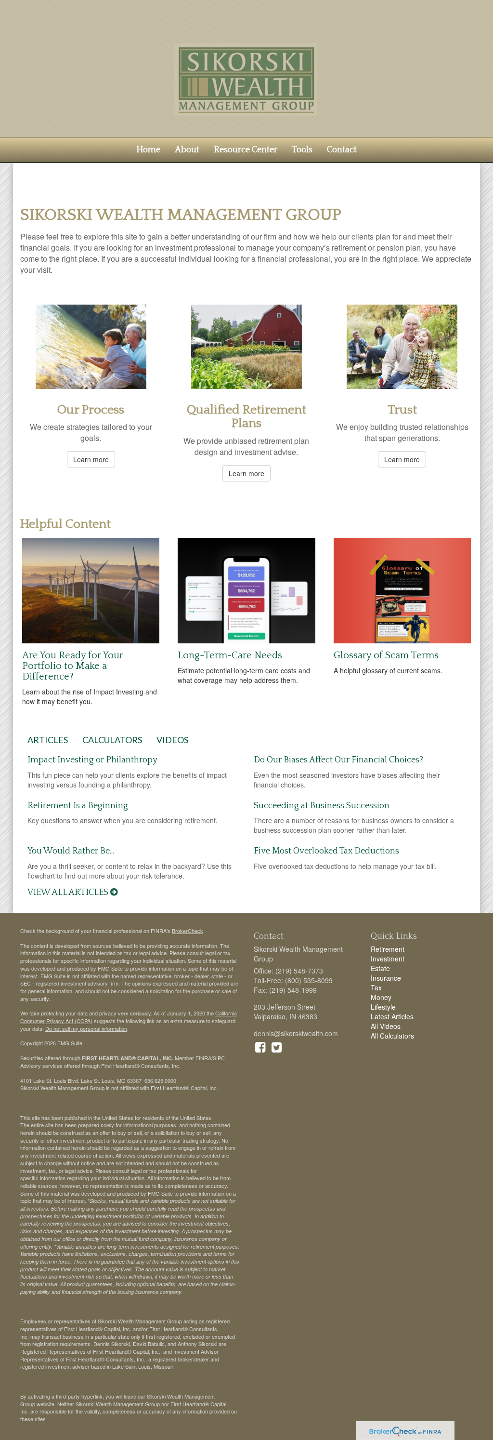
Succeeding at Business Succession (321, 806)
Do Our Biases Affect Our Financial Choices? (338, 760)
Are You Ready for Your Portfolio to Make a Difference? (72, 666)
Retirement (387, 949)
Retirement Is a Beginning (77, 806)
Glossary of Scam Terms (386, 655)
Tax (376, 987)
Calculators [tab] (112, 739)
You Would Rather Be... (70, 851)
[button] (187, 150)
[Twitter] (277, 1046)
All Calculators (392, 1035)
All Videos (386, 1026)
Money (381, 997)
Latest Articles (392, 1016)
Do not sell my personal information (86, 1028)
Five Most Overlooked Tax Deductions (326, 851)
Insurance (386, 978)
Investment (387, 958)
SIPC (219, 1058)
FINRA (203, 1058)
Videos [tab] (172, 739)
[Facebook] (260, 1046)
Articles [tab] (47, 739)
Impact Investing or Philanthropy (92, 760)
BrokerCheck (187, 930)
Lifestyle (383, 1007)
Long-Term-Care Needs (230, 655)
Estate (380, 968)
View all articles (68, 892)
